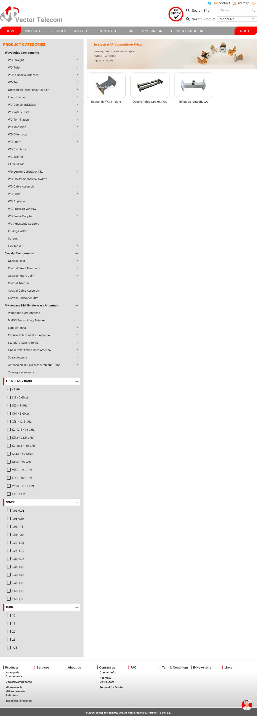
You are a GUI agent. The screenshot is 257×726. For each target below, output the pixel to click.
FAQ (134, 667)
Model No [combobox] (227, 19)
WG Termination (18, 119)
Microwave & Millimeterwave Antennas (31, 305)
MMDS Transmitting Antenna (26, 320)
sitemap (243, 3)
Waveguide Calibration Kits (25, 171)
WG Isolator (15, 156)
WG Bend (14, 82)
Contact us (107, 667)
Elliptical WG (16, 164)
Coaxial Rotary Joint (21, 275)
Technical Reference (19, 700)
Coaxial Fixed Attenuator (24, 268)
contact (224, 3)
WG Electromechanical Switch (27, 179)
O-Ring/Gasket (18, 231)
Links (228, 667)
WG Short (14, 141)
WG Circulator (17, 149)
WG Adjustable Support (23, 223)
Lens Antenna (17, 327)
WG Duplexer (16, 201)
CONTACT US (109, 31)
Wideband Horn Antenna (24, 312)
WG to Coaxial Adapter (23, 75)
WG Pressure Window (22, 208)
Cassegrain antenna (21, 372)
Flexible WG (15, 246)
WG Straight (16, 60)
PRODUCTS (34, 31)
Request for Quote (111, 687)
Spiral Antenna (17, 357)
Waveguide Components (22, 52)
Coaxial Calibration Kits (23, 298)
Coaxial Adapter (18, 283)
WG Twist (14, 67)
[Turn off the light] (254, 3)
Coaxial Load (16, 260)
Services (43, 667)
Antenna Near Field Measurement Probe (34, 365)
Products (11, 667)
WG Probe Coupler (20, 216)
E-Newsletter (203, 667)
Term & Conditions (175, 667)
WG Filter (14, 194)
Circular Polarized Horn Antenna (29, 335)
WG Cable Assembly (21, 186)
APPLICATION (152, 31)
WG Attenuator (17, 134)
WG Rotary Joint (18, 112)
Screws (13, 238)
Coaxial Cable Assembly (24, 290)
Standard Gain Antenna (23, 342)
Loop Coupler (17, 97)
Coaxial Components (19, 253)
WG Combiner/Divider (22, 104)
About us (74, 667)
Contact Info (107, 672)
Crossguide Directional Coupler (28, 89)
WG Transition (17, 127)
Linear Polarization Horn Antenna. (30, 350)
